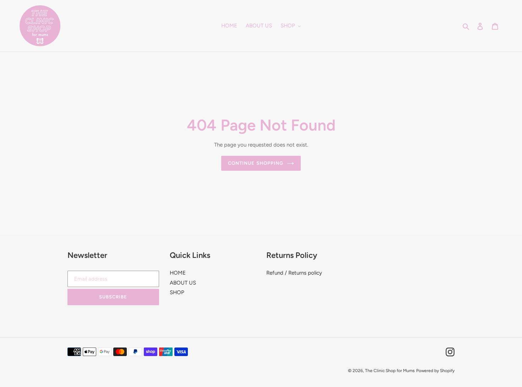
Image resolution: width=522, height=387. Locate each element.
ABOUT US (183, 283)
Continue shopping (255, 163)
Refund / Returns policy (294, 273)
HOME (178, 273)
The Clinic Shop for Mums (390, 370)
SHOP (177, 292)
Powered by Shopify (435, 370)
